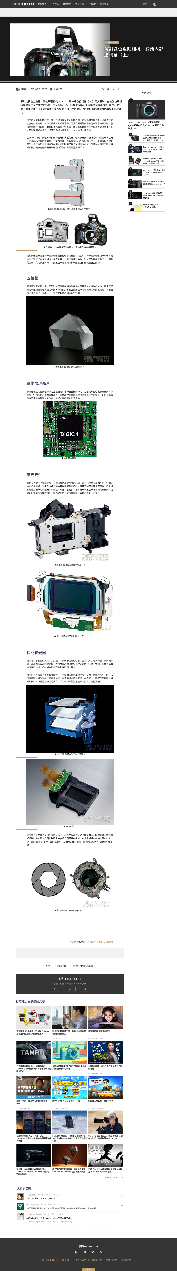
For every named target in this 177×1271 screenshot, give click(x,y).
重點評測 (79, 4)
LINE (108, 89)
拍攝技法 (42, 4)
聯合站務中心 (128, 1260)
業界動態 (67, 4)
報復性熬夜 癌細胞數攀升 (99, 1031)
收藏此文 (58, 89)
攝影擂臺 (104, 4)
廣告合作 (66, 1260)
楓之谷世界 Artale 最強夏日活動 (66, 1101)
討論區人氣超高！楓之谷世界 (101, 1101)
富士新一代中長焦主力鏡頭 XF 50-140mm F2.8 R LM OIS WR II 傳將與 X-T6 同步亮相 (33, 1171)
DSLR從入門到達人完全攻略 (99, 941)
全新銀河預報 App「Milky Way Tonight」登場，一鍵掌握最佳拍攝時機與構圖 (33, 1138)
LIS (27, 1194)
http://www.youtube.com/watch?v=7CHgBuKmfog (49, 1221)
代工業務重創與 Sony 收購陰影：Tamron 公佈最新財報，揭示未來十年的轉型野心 (33, 1068)
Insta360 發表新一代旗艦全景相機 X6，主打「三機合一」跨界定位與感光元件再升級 (69, 1138)
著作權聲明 (80, 1260)
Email (119, 89)
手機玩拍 (92, 4)
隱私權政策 (96, 1260)
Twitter (114, 89)
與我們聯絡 (111, 1260)
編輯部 (24, 89)
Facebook (103, 89)
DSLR (48, 966)
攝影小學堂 (61, 966)
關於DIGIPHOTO (50, 1260)
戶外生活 (54, 4)
